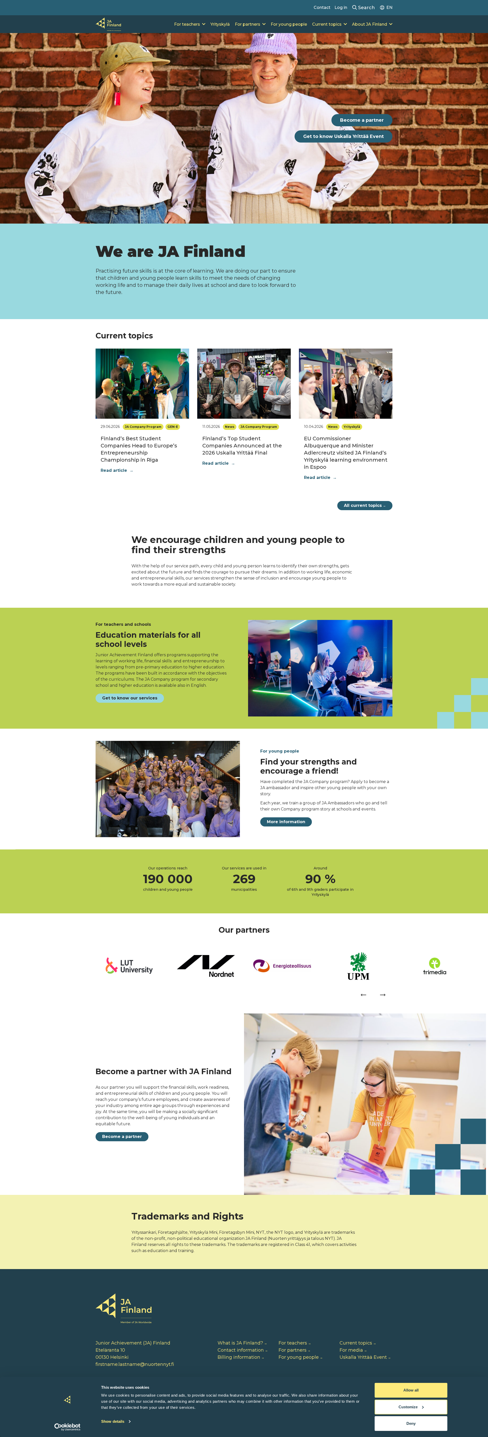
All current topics (365, 505)
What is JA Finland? (240, 1343)
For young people (289, 24)
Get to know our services (129, 698)
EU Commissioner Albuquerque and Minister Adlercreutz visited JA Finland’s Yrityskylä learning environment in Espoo (345, 452)
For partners (247, 24)
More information (286, 821)
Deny (411, 1423)
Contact (322, 7)
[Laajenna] (203, 24)
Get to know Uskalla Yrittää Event (343, 136)
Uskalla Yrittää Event (363, 1357)
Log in (340, 7)
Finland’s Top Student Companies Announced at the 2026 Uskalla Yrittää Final (242, 445)
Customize (408, 1407)
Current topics (327, 24)
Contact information (241, 1350)
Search (366, 7)
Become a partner (362, 120)
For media (351, 1350)
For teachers (187, 24)
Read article (117, 470)
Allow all (411, 1390)
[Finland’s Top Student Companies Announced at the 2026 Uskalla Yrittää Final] (244, 384)
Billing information (239, 1357)
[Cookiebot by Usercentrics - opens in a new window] (67, 1427)
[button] (363, 993)
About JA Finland (369, 24)
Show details (112, 1421)
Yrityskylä (220, 24)
